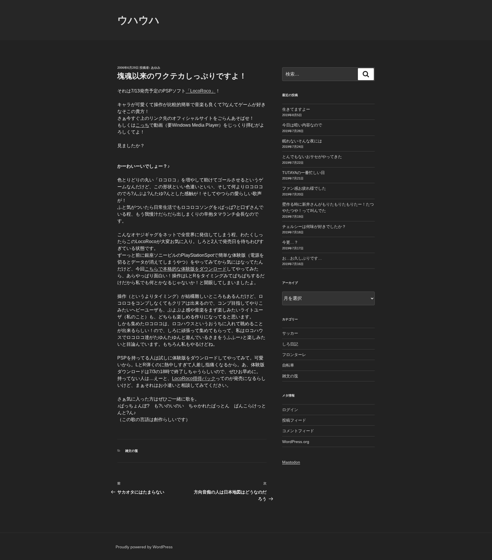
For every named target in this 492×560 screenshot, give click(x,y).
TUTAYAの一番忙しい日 (303, 172)
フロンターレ (294, 354)
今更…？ (290, 242)
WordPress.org (295, 441)
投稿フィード (294, 420)
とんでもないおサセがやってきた (312, 156)
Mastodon (291, 462)
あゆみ (155, 67)
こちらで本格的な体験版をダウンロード (186, 268)
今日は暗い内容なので (302, 125)
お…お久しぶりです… (302, 258)
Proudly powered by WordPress (144, 547)
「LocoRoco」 (201, 90)
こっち (142, 125)
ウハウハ (138, 20)
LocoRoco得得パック (194, 378)
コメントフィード (298, 430)
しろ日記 (290, 344)
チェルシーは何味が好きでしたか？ (314, 226)
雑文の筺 (131, 450)
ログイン (290, 409)
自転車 (288, 365)
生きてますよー (296, 109)
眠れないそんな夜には (302, 141)
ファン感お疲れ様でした (304, 188)
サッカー (290, 333)
